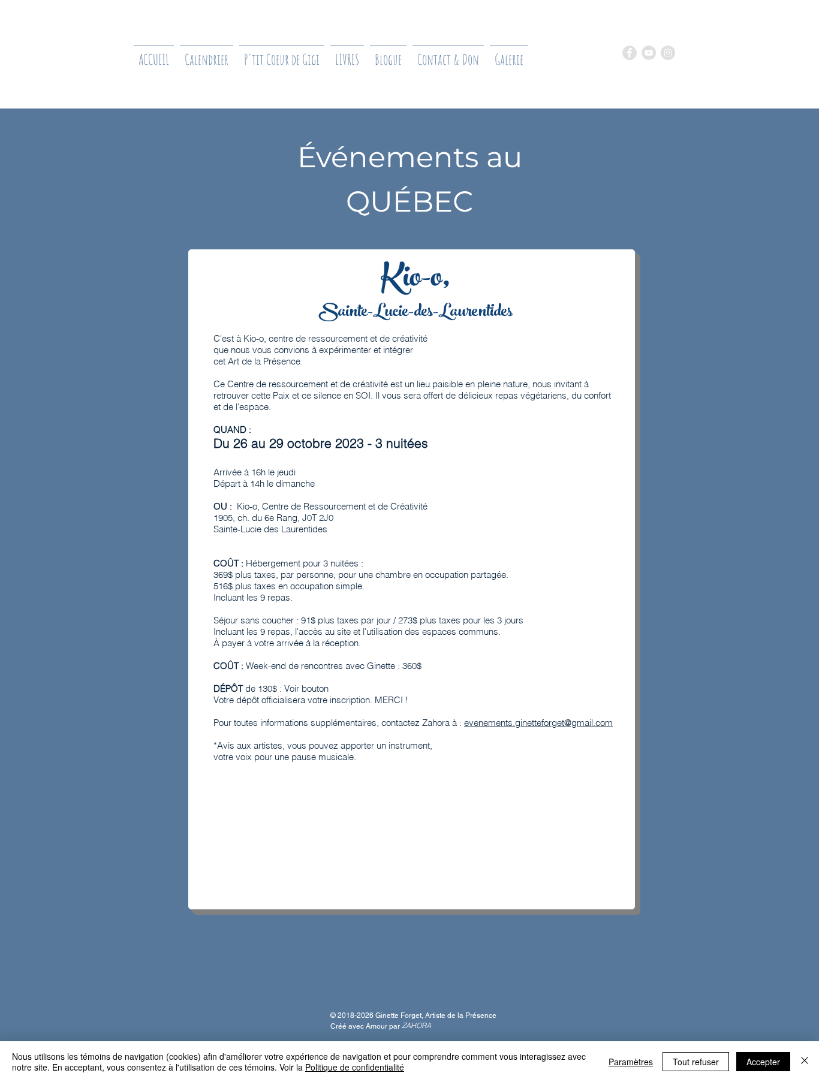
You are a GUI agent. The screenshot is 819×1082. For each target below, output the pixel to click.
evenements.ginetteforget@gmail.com (538, 722)
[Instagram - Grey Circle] (668, 53)
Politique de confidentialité (354, 1067)
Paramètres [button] (631, 1062)
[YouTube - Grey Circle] (649, 53)
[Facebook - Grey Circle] (629, 53)
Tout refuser (696, 1062)
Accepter (763, 1062)
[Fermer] (804, 1061)
